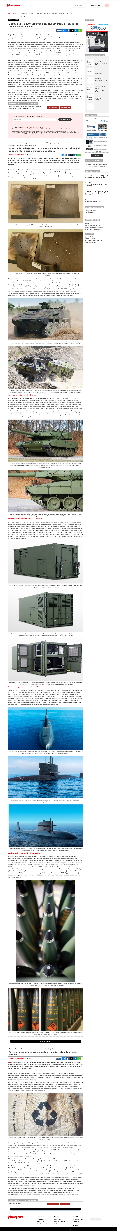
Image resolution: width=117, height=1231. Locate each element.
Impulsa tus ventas (90, 239)
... (95, 107)
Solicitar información (53, 107)
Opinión (31, 13)
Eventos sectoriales (90, 242)
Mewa (10, 1062)
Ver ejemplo (39, 116)
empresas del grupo (38, 131)
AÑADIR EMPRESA (95, 1219)
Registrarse (40, 1219)
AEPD (25, 133)
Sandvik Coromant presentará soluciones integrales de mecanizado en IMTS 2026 (96, 184)
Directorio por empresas (93, 229)
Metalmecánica (13, 13)
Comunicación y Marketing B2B (93, 240)
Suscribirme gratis (65, 119)
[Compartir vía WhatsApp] (80, 30)
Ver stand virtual (65, 107)
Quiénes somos (58, 1224)
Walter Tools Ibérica (99, 91)
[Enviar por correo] (64, 30)
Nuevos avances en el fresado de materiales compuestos (95, 200)
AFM (13, 35)
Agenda (54, 13)
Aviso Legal (25, 127)
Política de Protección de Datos (36, 127)
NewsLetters (40, 1221)
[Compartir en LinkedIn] (76, 30)
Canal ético (57, 1219)
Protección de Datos (77, 1219)
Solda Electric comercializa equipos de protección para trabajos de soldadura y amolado (96, 193)
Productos (38, 13)
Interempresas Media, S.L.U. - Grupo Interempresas (61, 1229)
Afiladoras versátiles (98, 72)
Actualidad (23, 13)
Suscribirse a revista (42, 1224)
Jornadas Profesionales (91, 237)
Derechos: (57, 131)
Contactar (57, 1217)
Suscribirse (97, 155)
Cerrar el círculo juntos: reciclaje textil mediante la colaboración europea (96, 176)
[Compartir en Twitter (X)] (72, 30)
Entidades (62, 13)
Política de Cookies (76, 1221)
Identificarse (40, 1217)
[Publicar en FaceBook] (68, 30)
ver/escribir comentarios (45, 1041)
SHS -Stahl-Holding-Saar (61, 172)
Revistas (69, 13)
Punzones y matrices (98, 98)
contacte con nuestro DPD (45, 132)
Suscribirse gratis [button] (96, 5)
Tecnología (47, 13)
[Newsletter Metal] (97, 134)
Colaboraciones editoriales (75, 1224)
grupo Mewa (49, 1154)
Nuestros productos (59, 1221)
